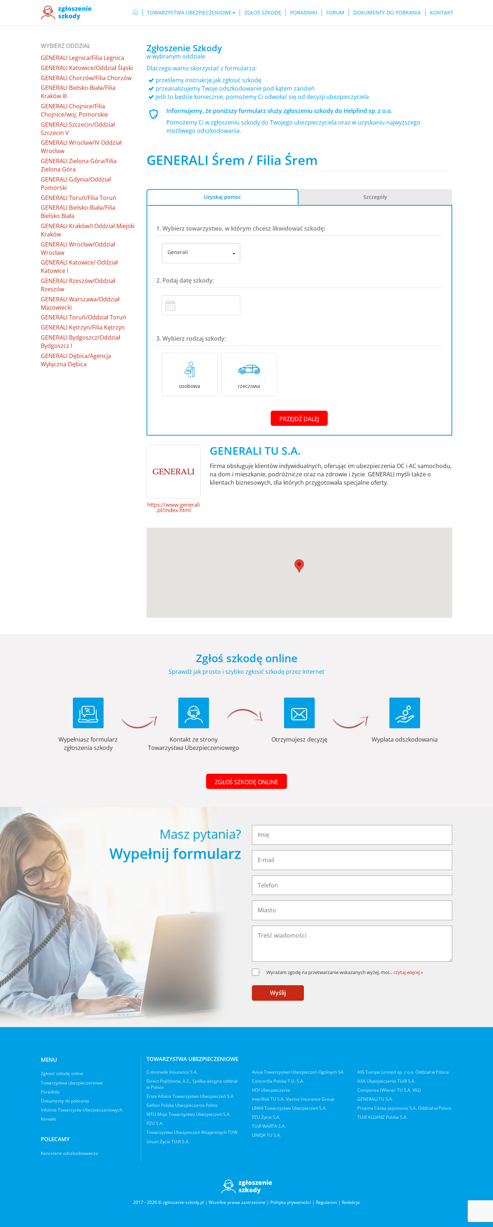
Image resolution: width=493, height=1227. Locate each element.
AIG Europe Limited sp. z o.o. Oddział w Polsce (403, 1072)
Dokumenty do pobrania (387, 12)
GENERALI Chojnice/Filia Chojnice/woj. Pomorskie (74, 110)
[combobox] (201, 253)
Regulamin (326, 1202)
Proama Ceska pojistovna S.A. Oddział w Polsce (404, 1108)
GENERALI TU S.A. (375, 1099)
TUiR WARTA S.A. (269, 1126)
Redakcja (351, 1202)
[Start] (135, 12)
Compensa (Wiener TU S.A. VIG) (389, 1090)
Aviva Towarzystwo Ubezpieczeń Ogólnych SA (298, 1072)
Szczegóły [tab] (375, 196)
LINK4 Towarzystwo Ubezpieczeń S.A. (289, 1108)
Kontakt (441, 12)
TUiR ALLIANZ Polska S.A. (382, 1117)
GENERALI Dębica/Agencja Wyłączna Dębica (76, 360)
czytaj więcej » (408, 972)
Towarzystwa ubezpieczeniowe (72, 1083)
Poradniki (303, 12)
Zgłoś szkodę (262, 12)
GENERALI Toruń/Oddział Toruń (83, 317)
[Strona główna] (66, 12)
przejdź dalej (299, 419)
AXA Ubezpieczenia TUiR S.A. (386, 1081)
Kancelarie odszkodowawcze (69, 1153)
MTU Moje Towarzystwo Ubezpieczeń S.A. (189, 1114)
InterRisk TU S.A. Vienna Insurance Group (293, 1099)
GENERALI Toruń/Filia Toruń (78, 198)
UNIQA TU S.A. (266, 1135)
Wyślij (278, 993)
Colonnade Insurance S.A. (172, 1072)
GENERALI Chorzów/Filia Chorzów (86, 78)
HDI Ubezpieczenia (271, 1090)
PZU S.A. (155, 1123)
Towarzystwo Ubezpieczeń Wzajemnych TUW (192, 1132)
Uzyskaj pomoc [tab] (222, 196)
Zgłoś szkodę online (246, 782)
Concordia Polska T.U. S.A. (278, 1081)
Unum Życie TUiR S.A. (168, 1142)
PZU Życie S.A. (266, 1117)
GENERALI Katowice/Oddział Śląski (87, 68)
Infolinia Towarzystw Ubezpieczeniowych (81, 1110)
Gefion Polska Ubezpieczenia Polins (182, 1105)
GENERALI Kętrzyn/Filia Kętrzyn (83, 327)
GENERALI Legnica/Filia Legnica (82, 58)
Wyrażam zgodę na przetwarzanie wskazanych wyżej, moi (329, 972)
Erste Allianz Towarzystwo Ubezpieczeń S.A (190, 1096)
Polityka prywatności (290, 1202)
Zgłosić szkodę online (62, 1073)
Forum (335, 12)
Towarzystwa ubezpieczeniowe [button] (189, 12)
